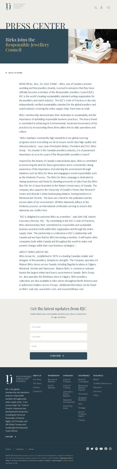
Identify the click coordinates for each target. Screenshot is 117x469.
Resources (98, 376)
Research (97, 387)
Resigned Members (82, 399)
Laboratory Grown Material (68, 394)
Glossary (97, 391)
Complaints (19, 449)
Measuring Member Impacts (83, 388)
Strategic (82, 408)
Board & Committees (83, 380)
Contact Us (37, 391)
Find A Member (51, 387)
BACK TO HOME (15, 73)
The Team (37, 383)
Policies (81, 420)
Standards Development (69, 401)
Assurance (83, 394)
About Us (37, 376)
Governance (84, 376)
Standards (68, 376)
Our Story (37, 379)
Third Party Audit (68, 407)
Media (96, 379)
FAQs (95, 395)
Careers (36, 387)
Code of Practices (67, 380)
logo (15, 7)
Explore (9, 437)
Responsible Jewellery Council (27, 47)
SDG (80, 404)
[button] (101, 7)
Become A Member (52, 380)
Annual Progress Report (82, 414)
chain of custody (67, 387)
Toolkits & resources (102, 383)
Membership (53, 376)
